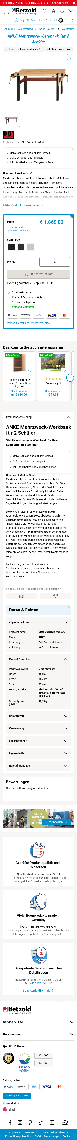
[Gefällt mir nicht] (55, 596)
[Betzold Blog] (65, 1123)
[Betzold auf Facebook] (10, 1123)
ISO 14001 (44, 1055)
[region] (38, 597)
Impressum (15, 1132)
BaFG (38, 1136)
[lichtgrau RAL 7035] (31, 247)
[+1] (65, 261)
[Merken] (70, 57)
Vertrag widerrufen (17, 1095)
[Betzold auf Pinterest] (30, 1123)
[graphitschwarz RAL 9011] (11, 247)
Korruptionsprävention (18, 1136)
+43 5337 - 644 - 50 (41, 983)
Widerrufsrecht (59, 1132)
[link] (62, 11)
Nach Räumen (47, 29)
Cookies (67, 1136)
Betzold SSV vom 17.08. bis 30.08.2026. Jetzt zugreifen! (35, 2)
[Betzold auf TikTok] (40, 1123)
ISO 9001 (43, 1062)
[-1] (44, 261)
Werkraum (68, 29)
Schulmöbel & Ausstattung (17, 29)
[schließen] (74, 3)
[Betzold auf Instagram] (20, 1123)
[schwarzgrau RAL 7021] (21, 247)
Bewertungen (52, 1136)
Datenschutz (32, 1132)
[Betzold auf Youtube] (52, 1123)
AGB (45, 1132)
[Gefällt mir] (21, 596)
